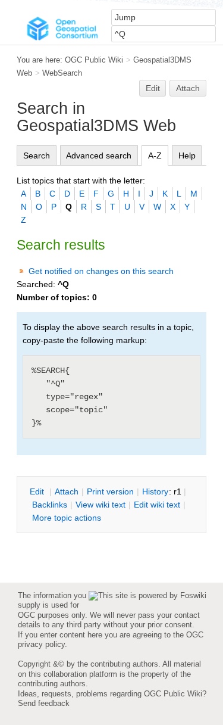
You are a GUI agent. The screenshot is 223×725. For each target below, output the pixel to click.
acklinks (49, 504)
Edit (153, 88)
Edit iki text (157, 504)
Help (187, 155)
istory (155, 491)
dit (38, 491)
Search (36, 155)
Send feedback (44, 703)
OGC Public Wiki (94, 59)
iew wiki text (100, 504)
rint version (110, 491)
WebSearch (62, 73)
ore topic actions (66, 517)
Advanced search (98, 155)
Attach (188, 88)
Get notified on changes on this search (101, 271)
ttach (66, 491)
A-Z (155, 155)
